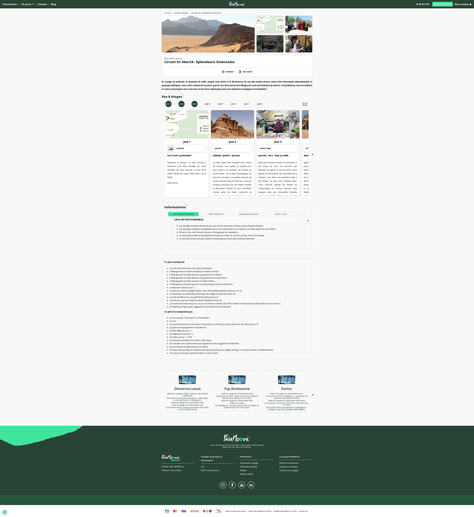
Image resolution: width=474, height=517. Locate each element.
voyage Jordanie (181, 13)
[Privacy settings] (5, 512)
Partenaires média (248, 466)
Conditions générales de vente (260, 511)
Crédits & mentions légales (235, 511)
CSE (202, 466)
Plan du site (303, 511)
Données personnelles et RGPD (285, 511)
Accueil (168, 13)
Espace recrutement (288, 466)
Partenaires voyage (249, 463)
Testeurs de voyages (289, 470)
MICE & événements (210, 470)
